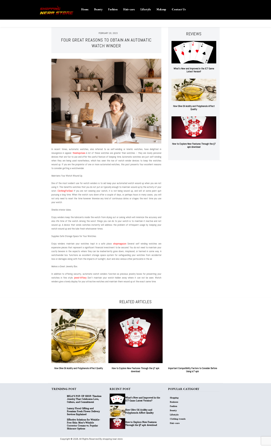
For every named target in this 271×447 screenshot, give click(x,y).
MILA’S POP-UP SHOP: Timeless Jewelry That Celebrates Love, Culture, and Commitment (84, 399)
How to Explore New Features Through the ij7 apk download (194, 145)
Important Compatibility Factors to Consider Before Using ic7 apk (192, 369)
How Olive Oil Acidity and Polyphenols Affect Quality (194, 107)
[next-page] (195, 154)
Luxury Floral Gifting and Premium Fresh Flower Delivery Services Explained (83, 411)
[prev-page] (191, 154)
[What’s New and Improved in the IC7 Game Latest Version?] (193, 52)
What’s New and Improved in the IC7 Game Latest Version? (194, 70)
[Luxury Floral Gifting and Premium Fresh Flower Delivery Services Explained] (59, 411)
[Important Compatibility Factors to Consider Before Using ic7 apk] (192, 336)
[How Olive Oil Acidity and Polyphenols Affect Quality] (193, 90)
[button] (195, 9)
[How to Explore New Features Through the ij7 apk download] (193, 127)
